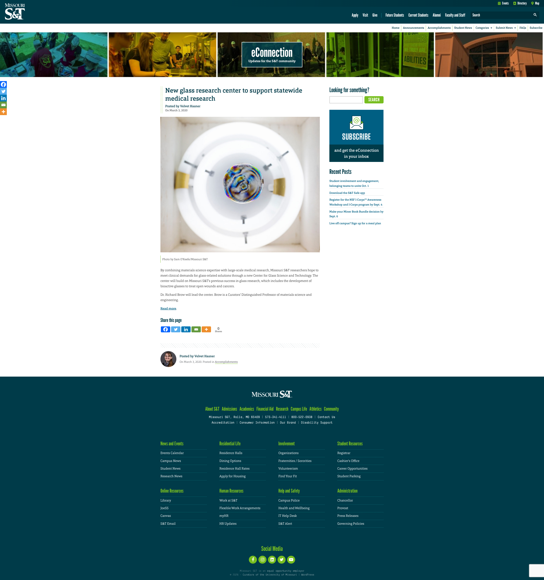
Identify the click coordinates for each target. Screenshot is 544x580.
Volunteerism (288, 469)
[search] (535, 15)
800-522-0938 (301, 417)
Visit (365, 15)
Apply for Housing (233, 476)
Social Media (272, 548)
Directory (522, 3)
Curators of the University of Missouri (270, 575)
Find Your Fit (287, 476)
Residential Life (230, 443)
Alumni (437, 15)
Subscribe (536, 28)
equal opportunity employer (285, 571)
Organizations (288, 453)
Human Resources (232, 491)
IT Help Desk (287, 516)
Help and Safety (289, 491)
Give (375, 15)
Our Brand (288, 422)
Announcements (413, 28)
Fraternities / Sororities (295, 461)
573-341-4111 (275, 417)
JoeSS (164, 508)
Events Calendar (172, 453)
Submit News (504, 28)
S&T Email (168, 524)
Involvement (286, 443)
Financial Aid (265, 409)
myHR (224, 516)
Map (537, 3)
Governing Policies (350, 524)
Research (282, 409)
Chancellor (345, 501)
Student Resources (350, 443)
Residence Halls (231, 453)
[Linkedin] (3, 98)
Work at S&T (229, 501)
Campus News (170, 461)
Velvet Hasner (190, 106)
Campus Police (289, 501)
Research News (171, 476)
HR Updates (228, 524)
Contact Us (326, 417)
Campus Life (299, 409)
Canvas (165, 516)
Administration (347, 491)
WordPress (307, 575)
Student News (463, 28)
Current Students (418, 15)
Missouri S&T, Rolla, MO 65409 (234, 417)
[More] (3, 111)
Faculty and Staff (455, 15)
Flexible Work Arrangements (240, 508)
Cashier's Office (348, 461)
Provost (342, 508)
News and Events (171, 443)
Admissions (229, 409)
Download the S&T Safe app (347, 193)
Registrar (343, 453)
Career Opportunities (352, 469)
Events (505, 3)
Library (165, 501)
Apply (355, 15)
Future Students (394, 15)
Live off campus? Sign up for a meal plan (355, 223)
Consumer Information (257, 422)
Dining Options (230, 461)
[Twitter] (3, 91)
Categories (482, 28)
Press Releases (347, 516)
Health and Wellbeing (294, 508)
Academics (246, 409)
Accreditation (222, 422)
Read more (168, 308)
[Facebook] (3, 84)
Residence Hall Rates (235, 469)
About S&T (212, 409)
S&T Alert (285, 524)
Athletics (315, 409)
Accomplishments (439, 28)
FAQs (523, 28)
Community (331, 409)
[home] (28, 12)
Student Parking (349, 476)
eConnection (272, 52)
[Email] (3, 104)
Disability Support (317, 422)
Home (396, 28)
